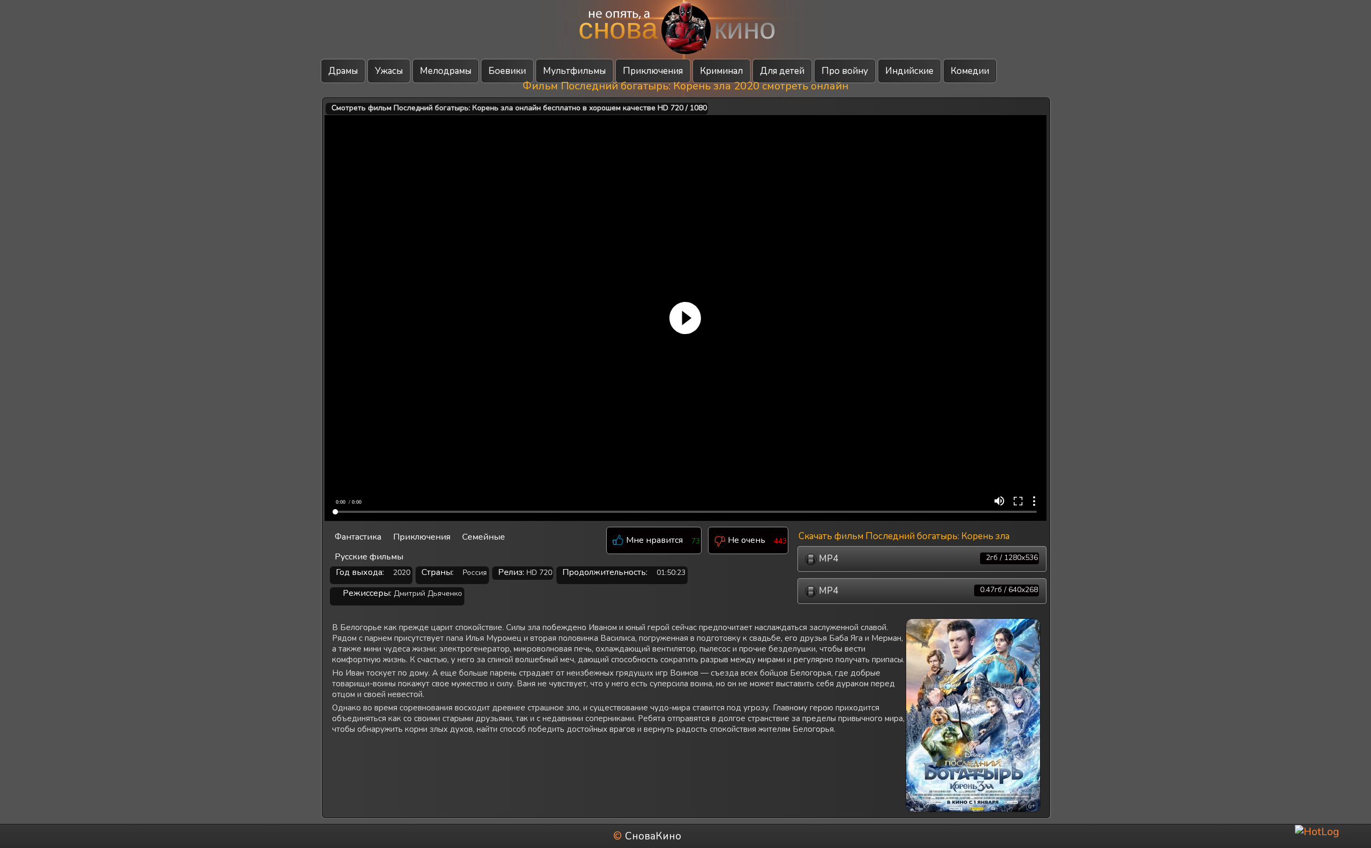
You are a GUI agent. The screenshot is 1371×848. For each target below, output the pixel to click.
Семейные (483, 537)
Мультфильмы (574, 71)
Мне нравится (653, 541)
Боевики (507, 71)
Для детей (782, 71)
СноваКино (653, 836)
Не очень (745, 541)
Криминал (721, 71)
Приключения (653, 71)
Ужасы (389, 71)
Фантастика (358, 537)
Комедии (970, 71)
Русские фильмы (369, 557)
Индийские (909, 71)
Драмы (343, 71)
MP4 (927, 558)
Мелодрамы (445, 71)
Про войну (845, 71)
